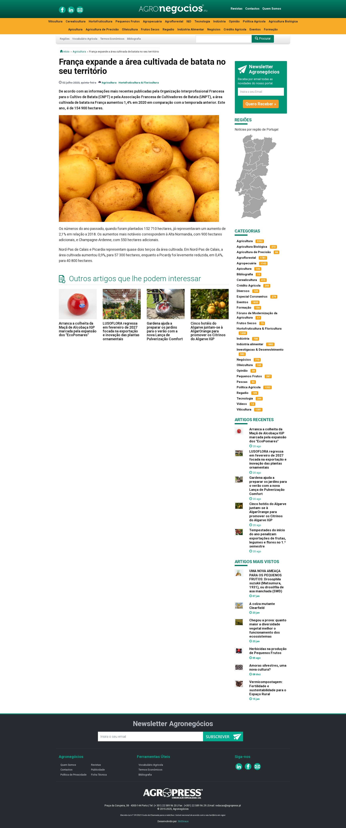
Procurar (264, 38)
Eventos (255, 29)
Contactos (252, 8)
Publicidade (98, 769)
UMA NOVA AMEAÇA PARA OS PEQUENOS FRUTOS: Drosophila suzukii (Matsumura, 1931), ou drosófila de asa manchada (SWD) (266, 581)
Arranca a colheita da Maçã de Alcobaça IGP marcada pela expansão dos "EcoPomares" (78, 329)
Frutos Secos (150, 29)
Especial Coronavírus (252, 296)
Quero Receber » (260, 104)
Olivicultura (130, 29)
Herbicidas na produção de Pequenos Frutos (268, 651)
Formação (271, 29)
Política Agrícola (254, 21)
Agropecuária (152, 21)
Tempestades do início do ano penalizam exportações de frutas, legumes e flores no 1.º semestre (267, 538)
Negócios (213, 29)
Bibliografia (134, 38)
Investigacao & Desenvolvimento (260, 349)
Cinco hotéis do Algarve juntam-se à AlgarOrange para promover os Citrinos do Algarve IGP (208, 331)
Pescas (242, 382)
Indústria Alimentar (190, 29)
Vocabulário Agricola (151, 764)
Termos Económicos (112, 38)
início (66, 51)
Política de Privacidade (73, 774)
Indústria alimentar (250, 344)
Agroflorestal (174, 21)
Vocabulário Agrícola (84, 38)
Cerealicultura (75, 21)
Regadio (168, 29)
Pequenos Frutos (128, 21)
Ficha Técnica (99, 774)
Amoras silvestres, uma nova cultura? (267, 667)
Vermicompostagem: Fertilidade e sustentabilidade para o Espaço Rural (267, 688)
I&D (188, 21)
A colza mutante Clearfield (262, 606)
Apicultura (75, 29)
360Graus (183, 821)
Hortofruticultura (100, 21)
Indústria (219, 21)
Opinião (234, 21)
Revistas (236, 8)
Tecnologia (202, 21)
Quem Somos (271, 8)
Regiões (64, 38)
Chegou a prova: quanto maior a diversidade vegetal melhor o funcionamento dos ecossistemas (267, 628)
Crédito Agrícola (235, 29)
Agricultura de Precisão (102, 29)
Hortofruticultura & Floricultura (139, 82)
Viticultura (55, 21)
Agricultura (79, 51)
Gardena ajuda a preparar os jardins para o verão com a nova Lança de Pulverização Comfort (165, 331)
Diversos (243, 291)
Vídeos (242, 404)
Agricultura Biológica (283, 21)
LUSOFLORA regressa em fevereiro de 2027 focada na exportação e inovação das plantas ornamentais (121, 331)
